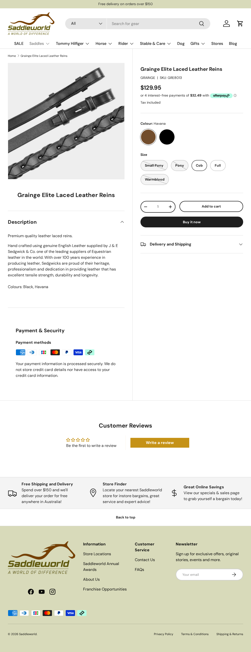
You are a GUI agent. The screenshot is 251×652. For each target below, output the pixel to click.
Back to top (125, 517)
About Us (91, 579)
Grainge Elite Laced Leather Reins (44, 55)
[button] (240, 23)
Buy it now (192, 222)
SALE (19, 43)
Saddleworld (28, 634)
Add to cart (211, 206)
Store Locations (97, 553)
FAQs (139, 569)
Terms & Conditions (195, 634)
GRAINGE (147, 77)
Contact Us (145, 559)
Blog (233, 43)
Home (12, 55)
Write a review (160, 442)
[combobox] (138, 23)
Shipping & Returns (229, 634)
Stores (217, 43)
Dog (181, 43)
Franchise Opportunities (105, 589)
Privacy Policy (163, 634)
